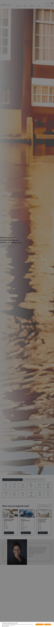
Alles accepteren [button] (39, 624)
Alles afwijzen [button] (47, 624)
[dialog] (27, 624)
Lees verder (16, 625)
